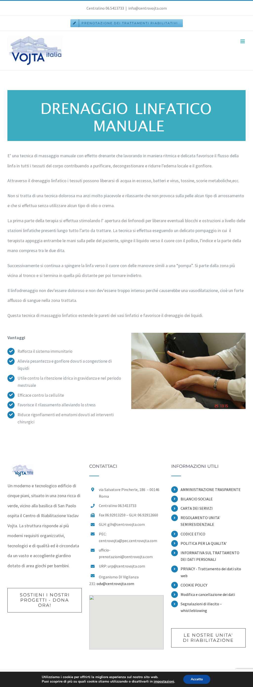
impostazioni (164, 681)
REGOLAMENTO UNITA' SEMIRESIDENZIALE (200, 521)
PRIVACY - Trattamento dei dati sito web (211, 572)
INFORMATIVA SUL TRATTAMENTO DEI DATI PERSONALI (210, 556)
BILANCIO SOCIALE (197, 498)
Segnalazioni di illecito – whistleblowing (201, 607)
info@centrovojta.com (147, 8)
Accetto (197, 679)
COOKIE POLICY (194, 585)
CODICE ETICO (193, 533)
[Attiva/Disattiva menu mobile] (243, 41)
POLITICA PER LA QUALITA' (204, 543)
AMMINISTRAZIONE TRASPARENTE (211, 489)
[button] (126, 619)
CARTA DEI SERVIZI (197, 508)
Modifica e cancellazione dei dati (208, 594)
